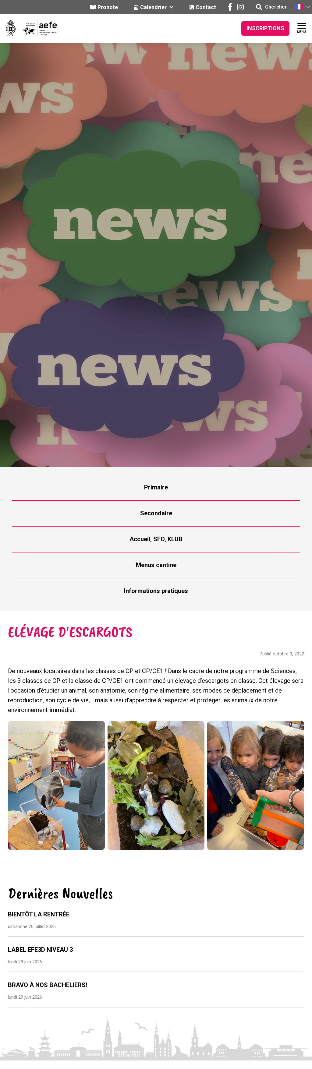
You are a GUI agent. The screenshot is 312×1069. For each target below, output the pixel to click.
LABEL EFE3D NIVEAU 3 (40, 949)
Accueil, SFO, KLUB (156, 539)
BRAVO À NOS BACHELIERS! (47, 985)
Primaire (156, 487)
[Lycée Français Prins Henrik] (11, 28)
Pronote (108, 7)
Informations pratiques (156, 590)
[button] (302, 7)
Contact (206, 7)
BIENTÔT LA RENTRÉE (38, 914)
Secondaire (156, 513)
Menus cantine (156, 565)
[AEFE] (36, 28)
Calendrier (154, 7)
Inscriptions (265, 28)
